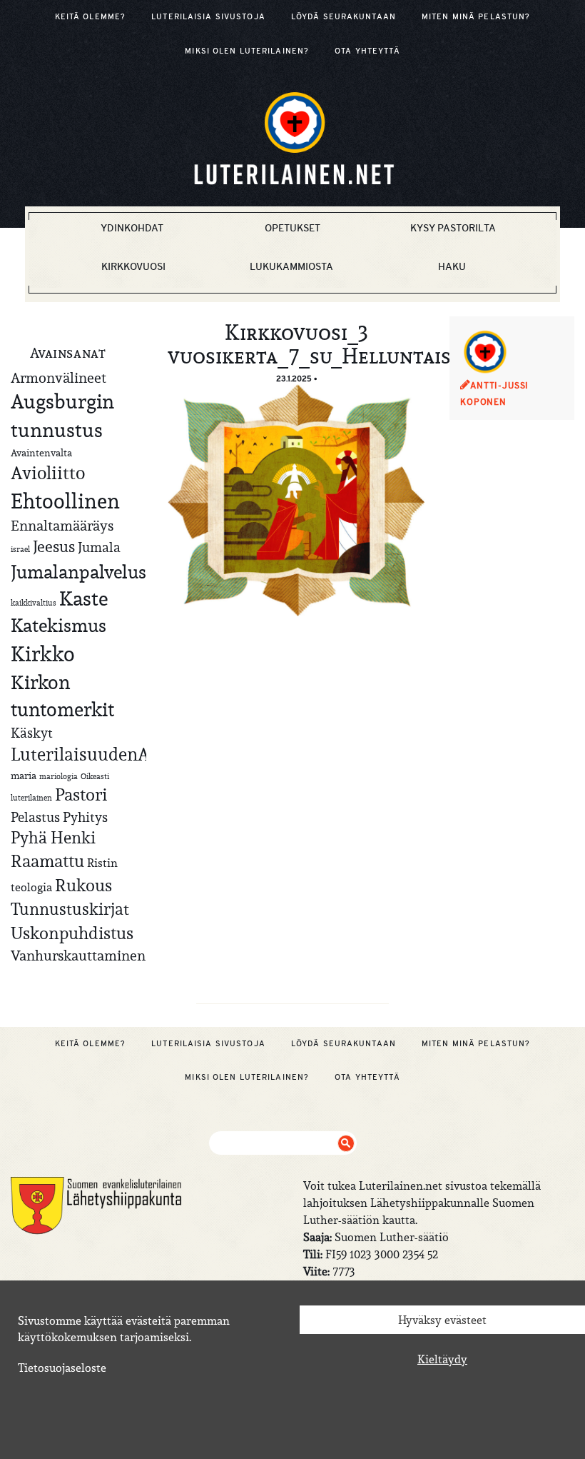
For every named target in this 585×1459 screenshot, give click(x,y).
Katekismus (58, 625)
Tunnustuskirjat (70, 908)
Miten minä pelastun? (476, 16)
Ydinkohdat (132, 227)
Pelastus (35, 817)
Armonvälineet (58, 377)
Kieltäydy (442, 1359)
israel (20, 549)
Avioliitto (48, 472)
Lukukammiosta (291, 266)
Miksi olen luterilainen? (247, 51)
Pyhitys (85, 817)
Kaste (83, 598)
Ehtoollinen (65, 501)
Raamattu (47, 861)
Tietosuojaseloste (62, 1367)
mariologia (58, 776)
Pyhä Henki (53, 837)
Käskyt (32, 732)
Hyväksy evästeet (442, 1320)
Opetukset (292, 227)
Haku (452, 266)
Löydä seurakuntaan (343, 16)
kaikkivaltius (33, 603)
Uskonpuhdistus (72, 933)
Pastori (81, 795)
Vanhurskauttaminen (78, 955)
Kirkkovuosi (133, 266)
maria (23, 775)
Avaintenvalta (41, 452)
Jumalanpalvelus (78, 571)
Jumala (99, 547)
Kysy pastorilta (453, 227)
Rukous (83, 885)
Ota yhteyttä (367, 51)
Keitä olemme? (90, 16)
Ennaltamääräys (62, 525)
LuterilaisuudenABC (91, 754)
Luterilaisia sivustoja (208, 16)
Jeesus (54, 546)
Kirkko (43, 654)
